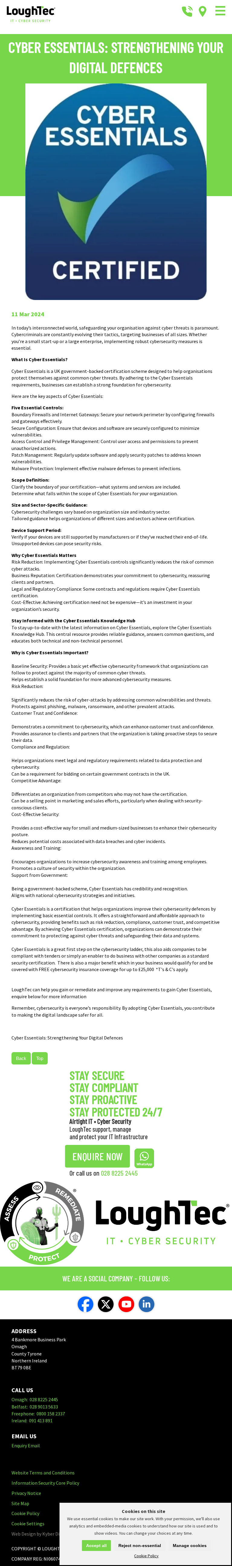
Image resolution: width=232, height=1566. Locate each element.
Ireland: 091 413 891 (32, 1421)
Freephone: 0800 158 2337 (38, 1414)
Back (21, 1058)
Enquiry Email (25, 1446)
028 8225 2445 (119, 1173)
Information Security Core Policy (45, 1483)
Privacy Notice (26, 1493)
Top (39, 1058)
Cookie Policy (146, 1555)
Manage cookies (190, 1545)
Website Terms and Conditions (43, 1472)
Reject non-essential (139, 1545)
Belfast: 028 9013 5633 (34, 1407)
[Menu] (220, 11)
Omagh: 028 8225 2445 (34, 1399)
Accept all (96, 1545)
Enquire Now (97, 1156)
